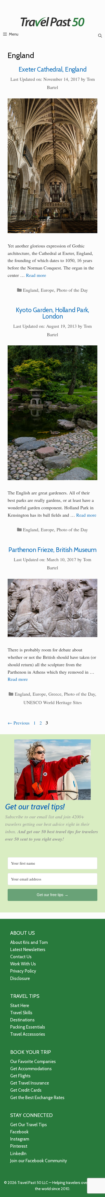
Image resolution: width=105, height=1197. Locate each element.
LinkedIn (18, 1153)
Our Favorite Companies (33, 1061)
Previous (19, 723)
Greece (54, 694)
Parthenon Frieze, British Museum (52, 550)
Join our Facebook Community (38, 1160)
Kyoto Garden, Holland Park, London (52, 313)
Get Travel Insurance (29, 1083)
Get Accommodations (31, 1068)
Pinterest (18, 1146)
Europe (47, 290)
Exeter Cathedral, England (53, 69)
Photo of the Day (72, 290)
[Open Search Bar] (100, 35)
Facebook (19, 1131)
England (30, 290)
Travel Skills (21, 1012)
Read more (36, 275)
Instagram (19, 1139)
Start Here (19, 1005)
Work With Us (23, 963)
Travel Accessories (27, 1034)
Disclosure (20, 978)
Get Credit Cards (26, 1090)
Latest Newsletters (27, 949)
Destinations (22, 1019)
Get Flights (20, 1075)
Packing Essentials (27, 1027)
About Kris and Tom (29, 942)
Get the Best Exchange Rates (37, 1097)
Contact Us (21, 956)
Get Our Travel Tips (28, 1124)
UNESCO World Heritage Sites (52, 702)
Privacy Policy (23, 971)
